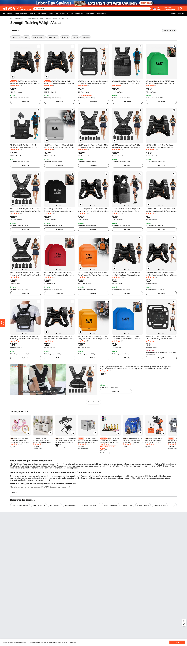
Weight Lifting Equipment (45, 18)
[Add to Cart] (28, 433)
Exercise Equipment (32, 18)
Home (11, 18)
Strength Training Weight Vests (60, 18)
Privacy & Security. (72, 642)
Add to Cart (25, 101)
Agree (177, 642)
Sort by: (166, 30)
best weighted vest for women (95, 476)
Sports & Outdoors (20, 18)
